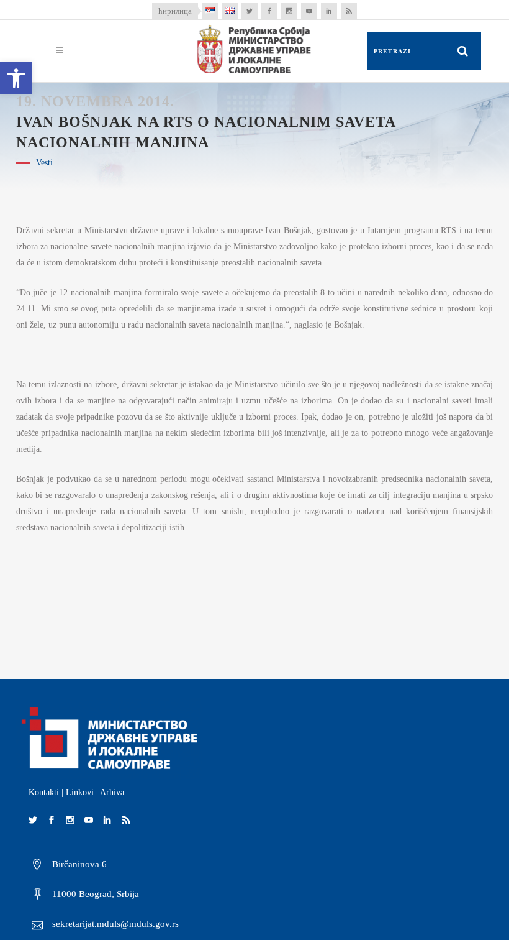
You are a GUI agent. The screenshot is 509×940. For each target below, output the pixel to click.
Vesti (44, 162)
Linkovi (80, 792)
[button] (16, 78)
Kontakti (44, 792)
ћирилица (175, 11)
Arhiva (112, 792)
